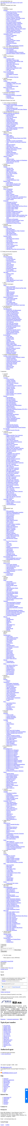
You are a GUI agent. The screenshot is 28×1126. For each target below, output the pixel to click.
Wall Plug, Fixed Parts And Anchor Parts (15, 249)
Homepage (3, 1019)
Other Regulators (10, 568)
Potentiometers (9, 413)
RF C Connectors (10, 488)
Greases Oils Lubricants (11, 362)
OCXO (8, 729)
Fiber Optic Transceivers (11, 918)
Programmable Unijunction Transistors (15, 833)
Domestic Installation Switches (13, 30)
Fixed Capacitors (10, 379)
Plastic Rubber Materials (11, 129)
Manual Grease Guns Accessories (14, 148)
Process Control (9, 36)
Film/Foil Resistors (10, 415)
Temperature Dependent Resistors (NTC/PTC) (16, 409)
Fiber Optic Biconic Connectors (13, 496)
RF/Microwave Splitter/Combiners (14, 761)
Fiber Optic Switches (11, 917)
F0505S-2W (6, 1037)
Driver (4, 663)
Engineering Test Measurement (13, 325)
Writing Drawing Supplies (12, 295)
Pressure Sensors (10, 773)
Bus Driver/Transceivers (11, 541)
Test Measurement (7, 308)
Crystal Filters (9, 870)
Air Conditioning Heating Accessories (15, 52)
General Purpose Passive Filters (13, 872)
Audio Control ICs (10, 807)
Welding (5, 166)
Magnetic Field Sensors (11, 782)
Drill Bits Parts (9, 168)
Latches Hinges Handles (11, 298)
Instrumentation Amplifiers (12, 795)
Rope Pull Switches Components (13, 26)
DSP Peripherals (10, 518)
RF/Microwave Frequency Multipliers (14, 770)
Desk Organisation (10, 289)
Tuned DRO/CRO (10, 742)
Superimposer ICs (10, 817)
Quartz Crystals (9, 714)
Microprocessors (10, 516)
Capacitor (5, 377)
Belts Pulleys (9, 193)
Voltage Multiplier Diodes (12, 595)
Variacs (8, 700)
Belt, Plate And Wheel (11, 172)
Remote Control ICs (10, 810)
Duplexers (8, 876)
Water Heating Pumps (11, 233)
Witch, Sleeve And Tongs (12, 147)
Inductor (5, 659)
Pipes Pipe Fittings (10, 232)
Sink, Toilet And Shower (12, 234)
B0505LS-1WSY (7, 1045)
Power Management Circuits (12, 565)
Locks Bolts (9, 301)
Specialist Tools (9, 155)
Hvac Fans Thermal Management (11, 48)
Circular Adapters (10, 443)
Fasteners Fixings (7, 236)
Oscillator (5, 720)
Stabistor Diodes (10, 599)
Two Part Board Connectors (12, 468)
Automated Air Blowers (11, 202)
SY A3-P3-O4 (6, 1025)
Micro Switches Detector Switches (14, 27)
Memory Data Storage (11, 352)
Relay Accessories (10, 88)
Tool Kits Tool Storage (11, 149)
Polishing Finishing (10, 126)
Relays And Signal (7, 87)
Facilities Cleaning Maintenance (10, 355)
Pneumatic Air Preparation (12, 219)
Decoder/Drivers (10, 551)
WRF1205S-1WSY (7, 1039)
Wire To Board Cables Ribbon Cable (14, 61)
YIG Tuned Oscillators (11, 738)
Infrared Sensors (10, 784)
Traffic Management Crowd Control (14, 280)
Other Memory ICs (10, 624)
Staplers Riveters (10, 136)
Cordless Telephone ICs (11, 904)
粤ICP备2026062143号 (6, 1067)
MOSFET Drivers (10, 670)
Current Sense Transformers (12, 692)
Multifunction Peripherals (12, 526)
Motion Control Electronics (12, 845)
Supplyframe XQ (7, 1097)
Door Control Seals (10, 299)
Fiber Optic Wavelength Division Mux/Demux (16, 915)
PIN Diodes (9, 590)
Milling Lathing (9, 170)
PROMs (8, 629)
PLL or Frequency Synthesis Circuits (14, 842)
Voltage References (10, 571)
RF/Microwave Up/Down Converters (14, 767)
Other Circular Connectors (12, 440)
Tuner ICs (8, 812)
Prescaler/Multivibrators (11, 555)
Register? (4, 980)
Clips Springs (9, 247)
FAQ (18, 2)
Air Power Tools (10, 178)
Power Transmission (8, 189)
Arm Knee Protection (11, 261)
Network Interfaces (10, 891)
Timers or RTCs (10, 521)
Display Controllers (10, 525)
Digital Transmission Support (13, 909)
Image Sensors (9, 781)
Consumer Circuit (7, 800)
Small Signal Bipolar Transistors (13, 602)
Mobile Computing (10, 342)
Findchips (5, 1100)
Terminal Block (6, 938)
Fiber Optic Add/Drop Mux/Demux (14, 927)
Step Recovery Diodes (11, 597)
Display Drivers (9, 667)
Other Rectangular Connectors (13, 458)
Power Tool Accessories (11, 173)
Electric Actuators (10, 194)
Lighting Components (11, 82)
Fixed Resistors (9, 397)
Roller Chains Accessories (12, 195)
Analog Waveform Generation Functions (15, 846)
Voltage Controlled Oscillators (13, 735)
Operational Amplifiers (11, 793)
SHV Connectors (10, 492)
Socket (5, 881)
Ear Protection (9, 258)
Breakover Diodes (10, 831)
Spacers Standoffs (10, 246)
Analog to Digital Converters (12, 858)
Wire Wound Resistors (11, 404)
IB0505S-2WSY (7, 1029)
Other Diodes (9, 589)
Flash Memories (10, 619)
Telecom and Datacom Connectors (14, 441)
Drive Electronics (10, 671)
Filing (7, 290)
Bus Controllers (9, 522)
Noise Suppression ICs (11, 819)
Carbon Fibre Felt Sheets (12, 122)
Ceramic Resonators (10, 716)
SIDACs (8, 829)
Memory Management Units (12, 535)
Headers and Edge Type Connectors (14, 435)
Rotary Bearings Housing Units (13, 183)
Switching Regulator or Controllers (14, 569)
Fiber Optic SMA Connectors (13, 487)
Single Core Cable (10, 69)
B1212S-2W (6, 1042)
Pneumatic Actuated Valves (12, 213)
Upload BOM (3, 951)
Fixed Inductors (9, 661)
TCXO (8, 725)
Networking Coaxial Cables (12, 60)
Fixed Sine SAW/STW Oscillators (14, 737)
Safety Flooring (9, 278)
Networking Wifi (10, 341)
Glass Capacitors (10, 392)
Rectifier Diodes (10, 584)
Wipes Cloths (9, 365)
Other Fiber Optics (10, 913)
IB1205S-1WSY (7, 1041)
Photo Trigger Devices (11, 658)
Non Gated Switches (11, 838)
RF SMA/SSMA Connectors (12, 461)
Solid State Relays (10, 645)
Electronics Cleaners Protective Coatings (15, 357)
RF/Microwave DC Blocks (12, 768)
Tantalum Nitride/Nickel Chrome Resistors (16, 427)
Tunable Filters (9, 879)
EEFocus (5, 1101)
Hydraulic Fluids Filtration (12, 207)
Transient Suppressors (11, 582)
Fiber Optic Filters (10, 928)
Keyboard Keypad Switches (12, 14)
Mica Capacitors (10, 389)
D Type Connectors (10, 437)
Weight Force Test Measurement (13, 310)
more (2, 1016)
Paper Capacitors (10, 394)
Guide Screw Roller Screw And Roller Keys (16, 196)
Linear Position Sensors (11, 776)
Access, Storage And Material (10, 104)
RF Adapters (9, 452)
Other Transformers (10, 693)
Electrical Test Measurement (12, 316)
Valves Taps (9, 228)
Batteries (5, 679)
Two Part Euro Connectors (12, 473)
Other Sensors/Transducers (12, 774)
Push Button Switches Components (14, 23)
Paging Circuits (9, 908)
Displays (8, 644)
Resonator (5, 713)
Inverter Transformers (11, 695)
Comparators (9, 794)
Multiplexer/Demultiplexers (12, 547)
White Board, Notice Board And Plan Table (16, 288)
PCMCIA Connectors (11, 494)
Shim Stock (9, 130)
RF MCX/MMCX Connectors (13, 475)
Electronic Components (8, 1080)
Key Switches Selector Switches (13, 22)
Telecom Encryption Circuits (12, 906)
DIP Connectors (10, 498)
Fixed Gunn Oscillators (11, 744)
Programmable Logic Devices (13, 559)
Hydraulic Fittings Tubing (12, 208)
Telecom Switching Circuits (12, 905)
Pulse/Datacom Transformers (12, 684)
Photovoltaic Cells (10, 657)
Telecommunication (7, 887)
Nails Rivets (9, 237)
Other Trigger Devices (11, 828)
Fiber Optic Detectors (11, 921)
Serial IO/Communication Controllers (14, 512)
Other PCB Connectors (11, 495)
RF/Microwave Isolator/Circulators (14, 760)
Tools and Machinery (11, 504)
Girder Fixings (9, 243)
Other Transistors (10, 605)
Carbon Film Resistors (11, 420)
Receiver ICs (9, 806)
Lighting (5, 81)
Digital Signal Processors (12, 520)
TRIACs (8, 825)
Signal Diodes (9, 594)
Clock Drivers (9, 548)
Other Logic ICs (10, 552)
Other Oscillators (10, 723)
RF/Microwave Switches (12, 752)
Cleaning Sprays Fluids (11, 359)
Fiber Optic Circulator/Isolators (13, 923)
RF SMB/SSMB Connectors (12, 471)
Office (4, 285)
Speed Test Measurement (12, 311)
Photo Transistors (10, 654)
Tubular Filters (9, 880)
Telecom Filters (9, 878)
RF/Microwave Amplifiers (12, 751)
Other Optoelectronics (11, 639)
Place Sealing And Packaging (13, 185)
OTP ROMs (9, 626)
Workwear (8, 263)
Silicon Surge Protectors (11, 827)
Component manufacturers (13, 1019)
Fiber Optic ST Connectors (12, 479)
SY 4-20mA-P (6, 1033)
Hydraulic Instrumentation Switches (14, 211)
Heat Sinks (8, 935)
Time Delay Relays (10, 706)
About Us (14, 2)
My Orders (3, 2)
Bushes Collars (9, 191)
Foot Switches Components (12, 15)
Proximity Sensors (10, 780)
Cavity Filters (9, 875)
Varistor (8, 422)
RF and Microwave (7, 748)
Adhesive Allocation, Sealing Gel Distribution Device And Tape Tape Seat (16, 161)
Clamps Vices (9, 151)
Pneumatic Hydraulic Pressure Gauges (15, 220)
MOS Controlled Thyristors (12, 836)
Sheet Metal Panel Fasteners (12, 238)
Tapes (7, 157)
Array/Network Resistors (12, 401)
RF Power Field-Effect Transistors (14, 612)
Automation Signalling (11, 43)
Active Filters (9, 874)
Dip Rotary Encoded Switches (13, 32)
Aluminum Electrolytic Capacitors (14, 385)
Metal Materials (9, 116)
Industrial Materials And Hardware (11, 113)
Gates (7, 542)
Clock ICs (8, 811)
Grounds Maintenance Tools (12, 179)
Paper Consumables (10, 286)
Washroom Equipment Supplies (13, 361)
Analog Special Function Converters (14, 862)
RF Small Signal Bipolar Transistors (14, 610)
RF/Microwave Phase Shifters (13, 765)
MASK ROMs (9, 628)
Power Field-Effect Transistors (13, 603)
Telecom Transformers (11, 687)
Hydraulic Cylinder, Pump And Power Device (16, 206)
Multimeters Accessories (11, 333)
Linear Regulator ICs (11, 567)
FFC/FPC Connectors (11, 477)
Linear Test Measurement (12, 314)
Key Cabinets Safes (10, 302)
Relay (4, 701)
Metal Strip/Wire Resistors (12, 424)
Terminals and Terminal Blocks (13, 939)
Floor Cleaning (9, 367)
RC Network (6, 428)
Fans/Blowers (9, 936)
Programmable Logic (8, 556)
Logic (4, 539)
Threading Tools (10, 146)
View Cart (10, 967)
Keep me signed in (7, 987)
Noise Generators (10, 769)
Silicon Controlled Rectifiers (12, 824)
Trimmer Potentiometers (11, 419)
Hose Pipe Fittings (10, 229)
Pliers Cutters (9, 135)
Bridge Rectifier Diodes (11, 585)
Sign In (6, 969)
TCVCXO (8, 722)
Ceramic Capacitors (10, 380)
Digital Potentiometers (11, 861)
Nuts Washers (9, 241)
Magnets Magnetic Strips (12, 242)
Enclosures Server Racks (9, 94)
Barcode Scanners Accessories (13, 348)
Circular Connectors (10, 457)
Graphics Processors (11, 537)
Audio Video (9, 336)
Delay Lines (9, 545)
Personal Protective (7, 256)
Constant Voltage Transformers (13, 697)
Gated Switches (9, 834)
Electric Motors (9, 39)
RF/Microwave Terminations (12, 756)
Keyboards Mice (10, 337)
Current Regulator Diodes (12, 593)
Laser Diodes (9, 648)
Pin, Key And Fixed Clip (12, 245)
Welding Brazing (10, 176)
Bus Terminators (10, 674)
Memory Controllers (11, 529)
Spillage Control (10, 273)
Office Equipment (10, 293)
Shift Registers (9, 550)
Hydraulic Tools (10, 210)
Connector (5, 434)
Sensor (5, 772)
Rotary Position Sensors (11, 777)
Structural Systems (10, 121)
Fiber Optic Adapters (11, 470)
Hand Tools (6, 134)
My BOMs (5, 1085)
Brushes (8, 369)
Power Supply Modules (11, 564)
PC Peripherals (6, 335)
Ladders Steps (9, 106)
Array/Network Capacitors (12, 383)
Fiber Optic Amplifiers (11, 926)
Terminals (8, 940)
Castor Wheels (9, 118)
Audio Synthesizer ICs (11, 804)
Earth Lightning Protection (12, 77)
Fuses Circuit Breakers (8, 71)
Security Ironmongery (8, 297)
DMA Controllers (10, 530)
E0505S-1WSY (7, 1028)
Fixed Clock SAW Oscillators (13, 730)
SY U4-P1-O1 (6, 1043)
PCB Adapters (9, 486)
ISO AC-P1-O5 (7, 1036)
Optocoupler (9, 641)
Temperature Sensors (11, 778)
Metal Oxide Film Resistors (12, 414)
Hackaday (5, 1103)
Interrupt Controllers (11, 533)
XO (7, 721)
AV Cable (8, 70)
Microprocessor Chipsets (12, 538)
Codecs (8, 893)
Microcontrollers (10, 511)
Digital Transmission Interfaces (13, 898)
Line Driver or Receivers (12, 665)
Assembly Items (10, 503)
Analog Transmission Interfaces (13, 900)
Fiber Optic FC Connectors (12, 469)
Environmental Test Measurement (14, 319)
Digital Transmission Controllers (13, 902)
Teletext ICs (9, 815)
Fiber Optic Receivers (11, 925)
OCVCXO (8, 727)
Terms (4, 1090)
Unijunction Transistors (11, 615)
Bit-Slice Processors (10, 528)
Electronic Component (11, 35)
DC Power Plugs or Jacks (12, 483)
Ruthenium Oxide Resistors (12, 426)
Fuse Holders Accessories (12, 74)
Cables (5, 57)
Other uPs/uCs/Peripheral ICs (13, 513)
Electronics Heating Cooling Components (15, 53)
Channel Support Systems (12, 123)
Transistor (5, 601)
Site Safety (5, 272)
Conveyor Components (11, 117)
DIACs (8, 832)
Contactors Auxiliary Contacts (13, 40)
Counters (8, 546)
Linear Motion (9, 182)
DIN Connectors (10, 466)
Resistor (5, 396)
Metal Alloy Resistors (11, 417)
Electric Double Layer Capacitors (13, 393)
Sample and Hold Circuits (12, 798)
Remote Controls (10, 339)
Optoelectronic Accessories (12, 646)
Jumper (8, 423)
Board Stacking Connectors (12, 484)
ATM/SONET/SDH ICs (11, 888)
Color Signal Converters (11, 808)
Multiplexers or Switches (12, 844)
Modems (8, 897)
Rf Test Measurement (11, 327)
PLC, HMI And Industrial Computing (14, 45)
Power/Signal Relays (11, 703)
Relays (7, 90)
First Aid (8, 276)
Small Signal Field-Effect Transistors (14, 607)
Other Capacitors (10, 390)
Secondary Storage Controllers (13, 524)
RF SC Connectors (10, 490)
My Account (6, 1083)
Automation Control (8, 34)
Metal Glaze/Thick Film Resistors (14, 405)
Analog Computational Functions (13, 848)
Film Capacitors (9, 384)
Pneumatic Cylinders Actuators (13, 212)
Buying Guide (9, 2)
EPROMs (8, 627)
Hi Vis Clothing (9, 269)
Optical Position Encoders (12, 637)
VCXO (8, 726)
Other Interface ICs (10, 666)
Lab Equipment (9, 328)
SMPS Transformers (11, 688)
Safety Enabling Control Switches (14, 31)
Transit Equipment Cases (12, 108)
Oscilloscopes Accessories (12, 315)
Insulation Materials (10, 119)
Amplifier (5, 791)
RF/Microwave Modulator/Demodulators (15, 764)
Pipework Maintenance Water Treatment (15, 230)
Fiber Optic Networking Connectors (14, 491)
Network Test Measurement (12, 312)
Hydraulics (5, 200)
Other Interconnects (10, 439)
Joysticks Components (11, 20)
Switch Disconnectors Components (14, 11)
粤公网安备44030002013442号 (9, 1072)
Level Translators (10, 673)
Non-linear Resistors (11, 400)
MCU (4, 509)
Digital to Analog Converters (12, 859)
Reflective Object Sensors (12, 785)
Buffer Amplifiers (10, 797)
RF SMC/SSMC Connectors (12, 481)
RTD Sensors (9, 786)
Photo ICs (8, 649)
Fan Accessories (10, 49)
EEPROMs (8, 622)
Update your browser (5, 992)
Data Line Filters (10, 864)
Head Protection (10, 265)
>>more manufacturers (6, 1053)
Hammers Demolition (11, 152)
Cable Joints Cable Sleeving (12, 64)
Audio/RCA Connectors (11, 454)
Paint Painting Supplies (11, 363)
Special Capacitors (10, 387)
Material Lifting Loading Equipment (14, 105)
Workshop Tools (10, 169)
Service (5, 1089)
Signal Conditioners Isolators (12, 91)
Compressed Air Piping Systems (13, 223)
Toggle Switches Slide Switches (13, 24)
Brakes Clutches (10, 199)
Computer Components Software (13, 345)
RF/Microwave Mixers (11, 755)
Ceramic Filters (9, 871)
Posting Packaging (10, 292)
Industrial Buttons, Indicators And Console (16, 28)
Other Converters (10, 857)
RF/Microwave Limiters (11, 763)
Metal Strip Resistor (10, 411)
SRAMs (8, 618)
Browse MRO (6, 1081)
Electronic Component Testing (13, 318)
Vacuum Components (11, 203)
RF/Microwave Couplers (12, 757)
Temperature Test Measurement (13, 320)
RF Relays (8, 705)
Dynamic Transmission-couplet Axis (14, 198)
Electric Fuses (9, 575)
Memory (5, 616)
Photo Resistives (10, 656)
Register (3, 969)
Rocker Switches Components (13, 17)
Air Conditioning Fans (11, 51)
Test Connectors (10, 322)
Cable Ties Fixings (10, 65)
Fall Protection (9, 267)
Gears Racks (9, 190)
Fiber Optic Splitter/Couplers (12, 911)
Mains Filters (9, 866)
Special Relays (9, 709)
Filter (4, 863)
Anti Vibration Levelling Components (14, 127)
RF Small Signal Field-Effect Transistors (15, 611)
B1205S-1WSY (7, 1026)
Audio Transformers (10, 691)
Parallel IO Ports (10, 517)
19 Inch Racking (10, 98)
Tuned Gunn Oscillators (11, 740)
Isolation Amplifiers (10, 799)
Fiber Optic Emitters (11, 914)
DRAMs (8, 620)
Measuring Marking (10, 144)
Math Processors (10, 531)
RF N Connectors (10, 474)
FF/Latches (8, 543)
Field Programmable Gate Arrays (13, 558)
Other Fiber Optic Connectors (13, 447)
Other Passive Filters (11, 868)
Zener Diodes (9, 581)
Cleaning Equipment (11, 358)
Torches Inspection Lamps (12, 86)
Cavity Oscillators (10, 743)
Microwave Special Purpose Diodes (14, 598)
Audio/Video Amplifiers (11, 803)
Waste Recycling (10, 366)
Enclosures (8, 96)
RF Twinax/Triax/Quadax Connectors (14, 462)
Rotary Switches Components (13, 19)
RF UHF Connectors (11, 478)
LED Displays (9, 640)
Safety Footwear (10, 264)
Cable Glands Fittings (11, 66)
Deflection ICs (9, 814)
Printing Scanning (10, 350)
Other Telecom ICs (10, 889)
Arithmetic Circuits (10, 554)
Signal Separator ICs (11, 816)
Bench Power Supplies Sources (13, 329)
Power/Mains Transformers (12, 683)
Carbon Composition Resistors (13, 418)
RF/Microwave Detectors (12, 759)
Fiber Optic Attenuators (11, 919)
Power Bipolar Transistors (12, 606)
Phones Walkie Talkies (11, 344)
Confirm (7, 1124)
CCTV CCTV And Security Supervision (15, 305)
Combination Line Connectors (13, 453)
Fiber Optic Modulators (11, 930)
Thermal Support (7, 934)
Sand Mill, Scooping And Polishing (14, 140)
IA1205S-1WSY (7, 1032)
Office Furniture (10, 294)
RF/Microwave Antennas (12, 753)
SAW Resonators (10, 718)
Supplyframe (6, 1098)
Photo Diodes (9, 652)
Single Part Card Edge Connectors (14, 449)
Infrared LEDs (9, 650)
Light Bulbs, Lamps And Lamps (13, 83)
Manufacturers (6, 1082)
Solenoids (8, 37)
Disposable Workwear (11, 271)
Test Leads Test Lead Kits (12, 323)
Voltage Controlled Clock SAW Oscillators (16, 731)
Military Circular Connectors (12, 436)
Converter (5, 854)
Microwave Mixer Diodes (12, 592)
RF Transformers (10, 686)
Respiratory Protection (11, 268)
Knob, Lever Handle (11, 125)
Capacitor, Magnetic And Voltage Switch (15, 18)
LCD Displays (9, 642)
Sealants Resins (9, 163)
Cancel (2, 1124)
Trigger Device (6, 823)
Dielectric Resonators (11, 717)
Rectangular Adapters (11, 456)
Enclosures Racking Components (13, 95)
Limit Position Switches (11, 13)
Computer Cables (10, 58)
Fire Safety (8, 275)
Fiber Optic (6, 910)
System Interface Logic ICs (12, 534)
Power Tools (9, 174)
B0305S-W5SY (7, 1030)
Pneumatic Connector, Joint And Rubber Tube (16, 215)
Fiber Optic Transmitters (11, 922)
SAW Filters (9, 867)
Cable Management (10, 62)
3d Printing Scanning (11, 353)
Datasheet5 (5, 1102)
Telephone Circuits (10, 895)
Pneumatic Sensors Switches (12, 221)
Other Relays (9, 704)
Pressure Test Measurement (12, 331)
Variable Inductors (10, 662)
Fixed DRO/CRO (10, 739)
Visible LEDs (9, 636)
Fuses (7, 75)
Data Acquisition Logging (12, 324)
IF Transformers (10, 699)
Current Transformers (11, 690)
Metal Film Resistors (11, 402)
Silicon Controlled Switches (12, 837)
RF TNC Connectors (11, 464)
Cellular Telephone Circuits (12, 896)
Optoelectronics (7, 635)
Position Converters (10, 855)
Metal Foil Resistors (10, 407)
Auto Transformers (10, 696)
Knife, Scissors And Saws (12, 153)
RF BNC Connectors (11, 460)
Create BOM (3, 961)
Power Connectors (10, 445)
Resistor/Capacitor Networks (12, 430)
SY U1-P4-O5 (6, 1034)
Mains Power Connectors (12, 444)
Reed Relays (9, 708)
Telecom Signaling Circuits (12, 901)
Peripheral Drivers (10, 669)
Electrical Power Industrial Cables (14, 67)
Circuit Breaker (9, 573)
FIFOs (7, 623)
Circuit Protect (6, 572)
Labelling (8, 340)
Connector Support (7, 499)
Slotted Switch (9, 653)
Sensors (8, 44)
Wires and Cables (10, 500)
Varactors (8, 586)
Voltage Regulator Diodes (12, 588)
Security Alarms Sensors (11, 303)
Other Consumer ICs (11, 802)
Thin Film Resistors (10, 398)
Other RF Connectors (11, 451)
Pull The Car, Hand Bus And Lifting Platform (16, 109)
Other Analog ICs (10, 787)
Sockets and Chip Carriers (12, 883)
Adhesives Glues (10, 159)
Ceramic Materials (10, 114)
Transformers (6, 682)
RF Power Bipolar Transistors (13, 614)
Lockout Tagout (10, 281)
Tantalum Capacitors (11, 381)
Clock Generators (10, 515)
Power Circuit (6, 563)
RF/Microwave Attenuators (12, 750)
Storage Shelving (10, 110)
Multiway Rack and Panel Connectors (15, 448)
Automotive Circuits (11, 849)
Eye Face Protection (10, 259)
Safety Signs (9, 277)
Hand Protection (10, 260)
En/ (21, 2)
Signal (4, 840)
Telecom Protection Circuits (12, 892)
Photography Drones (11, 349)
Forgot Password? (16, 987)
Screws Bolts (9, 240)
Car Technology (10, 346)
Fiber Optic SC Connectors (12, 465)
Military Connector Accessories (13, 501)
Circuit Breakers (10, 73)
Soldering (8, 177)
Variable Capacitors (10, 388)
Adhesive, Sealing (7, 156)
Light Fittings (9, 84)
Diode (4, 580)
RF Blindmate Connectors (12, 482)
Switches (5, 10)
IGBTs (7, 609)
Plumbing (5, 227)
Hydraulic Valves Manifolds (12, 204)
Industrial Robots (10, 41)
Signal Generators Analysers (12, 332)
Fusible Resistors (10, 410)
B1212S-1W (6, 1038)
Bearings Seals (6, 181)
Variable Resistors (10, 406)
